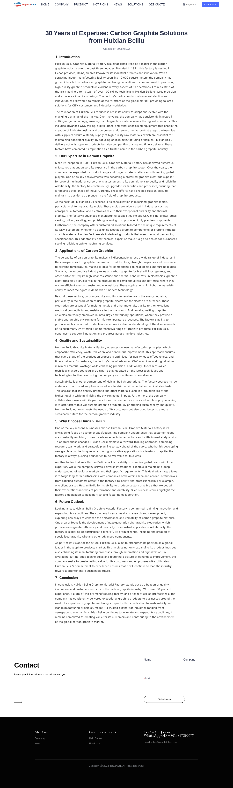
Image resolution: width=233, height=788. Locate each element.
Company (189, 659)
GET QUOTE (157, 4)
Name (147, 659)
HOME (45, 4)
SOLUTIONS (135, 4)
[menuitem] (45, 4)
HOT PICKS (100, 4)
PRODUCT (81, 4)
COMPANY (62, 4)
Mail (147, 678)
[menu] (110, 4)
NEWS (118, 4)
